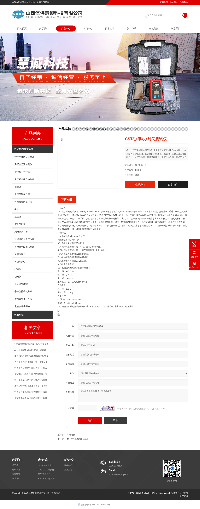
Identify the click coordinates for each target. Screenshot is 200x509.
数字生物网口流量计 (24, 157)
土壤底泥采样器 (22, 194)
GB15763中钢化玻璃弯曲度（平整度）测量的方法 (32, 386)
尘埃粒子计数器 (22, 172)
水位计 (17, 217)
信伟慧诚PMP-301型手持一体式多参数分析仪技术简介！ (32, 362)
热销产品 (43, 459)
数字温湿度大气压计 (24, 239)
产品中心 (66, 28)
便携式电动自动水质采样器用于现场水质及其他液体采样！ (32, 398)
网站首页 (22, 28)
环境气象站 (19, 261)
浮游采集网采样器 (23, 202)
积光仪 (17, 276)
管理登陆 (184, 496)
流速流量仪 (19, 254)
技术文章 (109, 28)
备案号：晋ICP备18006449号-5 (142, 493)
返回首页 (164, 2)
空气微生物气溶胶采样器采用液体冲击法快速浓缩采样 (32, 380)
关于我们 (44, 28)
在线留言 (174, 2)
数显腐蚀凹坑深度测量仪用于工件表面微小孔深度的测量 (32, 368)
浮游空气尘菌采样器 (24, 246)
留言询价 (172, 184)
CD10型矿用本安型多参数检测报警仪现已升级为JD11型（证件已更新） (32, 356)
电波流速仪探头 (22, 306)
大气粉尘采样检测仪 (24, 179)
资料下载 (131, 28)
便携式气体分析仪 (23, 299)
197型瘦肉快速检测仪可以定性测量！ (31, 344)
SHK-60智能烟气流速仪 (47, 465)
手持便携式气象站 (23, 291)
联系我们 (184, 2)
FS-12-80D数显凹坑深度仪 (47, 478)
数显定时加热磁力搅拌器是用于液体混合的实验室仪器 (32, 392)
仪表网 (185, 493)
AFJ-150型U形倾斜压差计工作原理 (30, 350)
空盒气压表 (19, 224)
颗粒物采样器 (21, 232)
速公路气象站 (21, 284)
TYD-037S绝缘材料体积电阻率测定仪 (47, 470)
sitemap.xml (164, 493)
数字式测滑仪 (44, 474)
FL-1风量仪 (71, 435)
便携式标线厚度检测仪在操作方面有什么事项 (32, 374)
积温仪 (17, 269)
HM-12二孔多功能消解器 (77, 439)
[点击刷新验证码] (107, 408)
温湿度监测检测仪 (23, 164)
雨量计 (17, 187)
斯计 (16, 209)
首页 (75, 129)
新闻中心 (88, 28)
